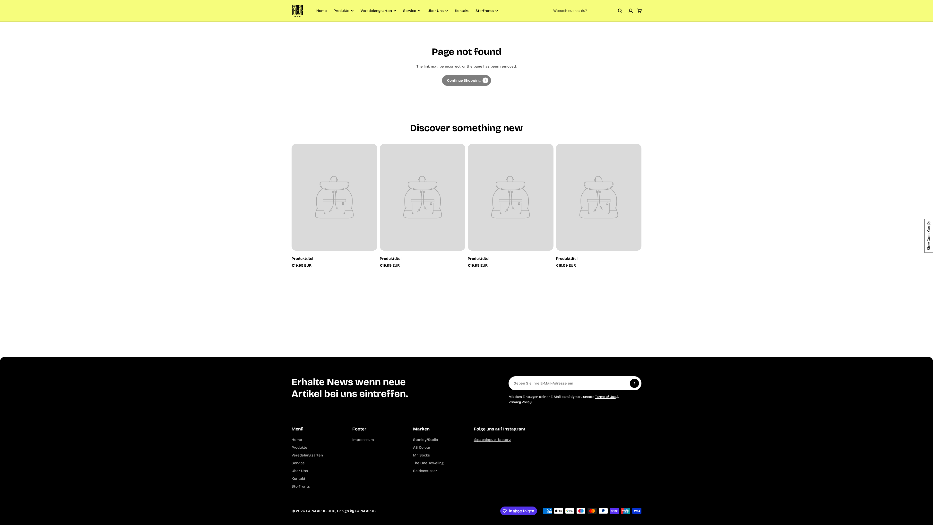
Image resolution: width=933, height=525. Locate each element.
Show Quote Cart (929, 235)
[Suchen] (620, 11)
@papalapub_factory (492, 440)
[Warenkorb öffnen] (639, 10)
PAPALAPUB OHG (321, 511)
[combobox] (587, 11)
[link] (466, 80)
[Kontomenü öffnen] (630, 10)
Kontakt (462, 11)
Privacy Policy (520, 402)
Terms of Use (605, 397)
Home (321, 11)
